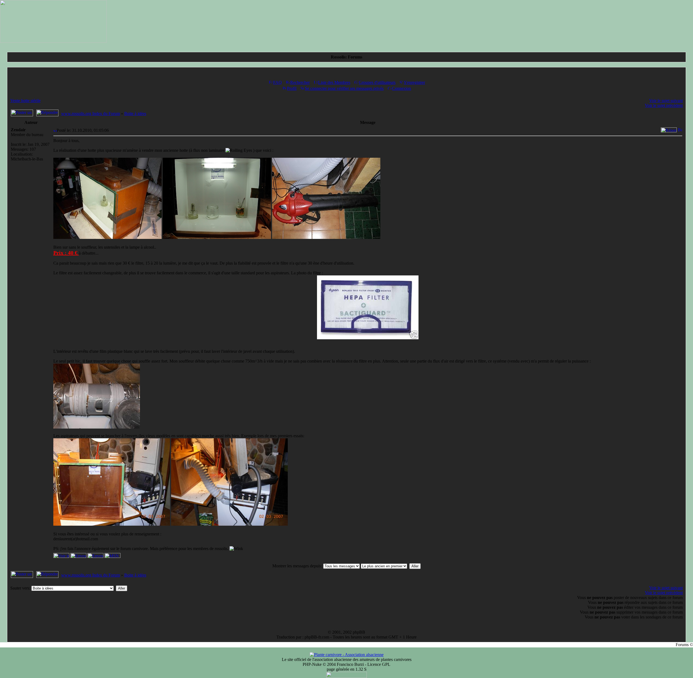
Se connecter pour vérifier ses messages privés (344, 88)
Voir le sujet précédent (664, 105)
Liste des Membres (334, 82)
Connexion (401, 88)
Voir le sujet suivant (666, 100)
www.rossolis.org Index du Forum (90, 113)
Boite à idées (135, 113)
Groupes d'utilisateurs (377, 82)
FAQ (277, 82)
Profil (291, 88)
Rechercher (300, 82)
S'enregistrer (414, 82)
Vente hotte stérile (25, 100)
